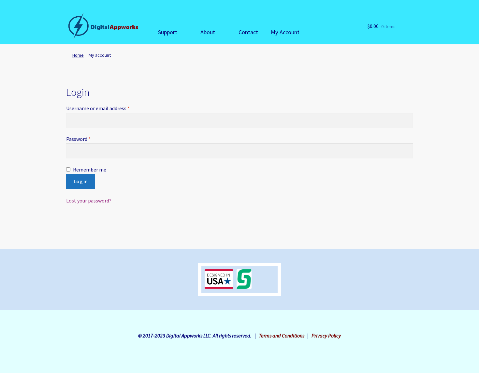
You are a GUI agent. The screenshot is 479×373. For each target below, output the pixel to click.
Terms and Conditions (281, 335)
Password (78, 139)
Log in (81, 181)
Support (167, 32)
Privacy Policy (326, 335)
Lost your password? (88, 200)
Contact (248, 32)
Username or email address (98, 108)
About (207, 32)
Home (78, 55)
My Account (285, 32)
